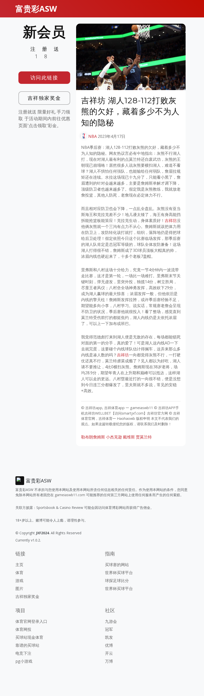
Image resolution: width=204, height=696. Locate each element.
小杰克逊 (114, 437)
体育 (19, 572)
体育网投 (23, 629)
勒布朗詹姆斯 (93, 437)
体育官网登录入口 (31, 621)
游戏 (19, 580)
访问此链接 (44, 77)
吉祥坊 (171, 220)
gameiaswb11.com (70, 494)
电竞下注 (23, 653)
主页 (19, 564)
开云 (109, 653)
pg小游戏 (23, 661)
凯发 (109, 637)
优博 (109, 645)
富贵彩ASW (36, 8)
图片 (19, 588)
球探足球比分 (117, 580)
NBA (92, 136)
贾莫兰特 (144, 437)
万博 (109, 661)
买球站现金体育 (29, 637)
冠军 (109, 629)
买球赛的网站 (117, 564)
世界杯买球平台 (119, 572)
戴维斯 (129, 437)
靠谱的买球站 (27, 645)
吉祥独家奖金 (44, 98)
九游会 (111, 621)
